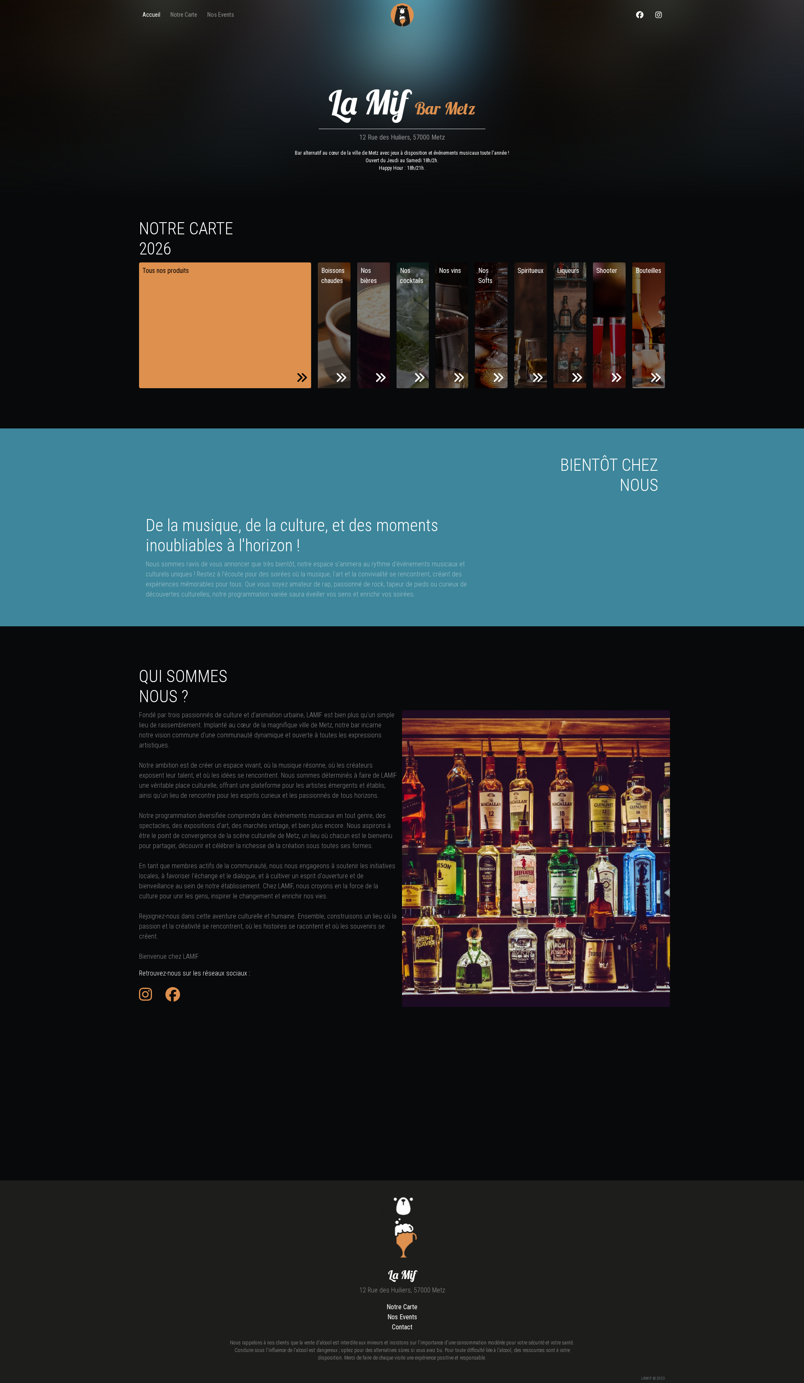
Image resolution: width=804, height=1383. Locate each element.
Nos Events (402, 1317)
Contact (402, 1327)
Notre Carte (402, 1307)
